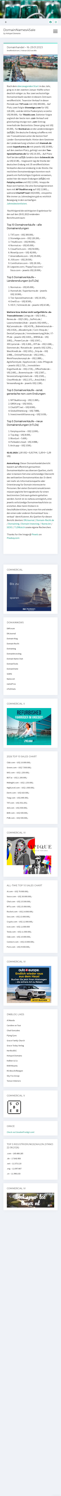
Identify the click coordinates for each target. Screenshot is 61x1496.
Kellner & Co (12, 1060)
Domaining (13, 523)
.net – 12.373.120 (14, 1163)
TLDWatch (19, 527)
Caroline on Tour (14, 1025)
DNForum (11, 628)
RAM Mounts (12, 1065)
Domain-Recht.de (45, 520)
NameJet (46, 523)
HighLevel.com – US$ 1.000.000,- (21, 787)
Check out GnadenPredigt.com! (20, 1132)
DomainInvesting (14, 653)
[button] (6, 9)
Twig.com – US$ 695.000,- (18, 797)
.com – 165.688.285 (15, 1153)
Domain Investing (30, 523)
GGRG (9, 673)
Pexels (35, 534)
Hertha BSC (12, 1050)
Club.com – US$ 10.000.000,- (19, 762)
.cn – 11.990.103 (13, 1173)
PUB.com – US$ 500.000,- (17, 818)
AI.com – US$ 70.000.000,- (18, 891)
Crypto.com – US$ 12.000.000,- (20, 921)
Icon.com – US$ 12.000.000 (18, 926)
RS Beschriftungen (15, 1070)
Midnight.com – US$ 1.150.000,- (20, 782)
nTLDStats (11, 689)
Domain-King (12, 638)
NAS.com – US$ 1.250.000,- (18, 772)
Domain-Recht (13, 643)
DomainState (12, 668)
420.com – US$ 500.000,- (17, 807)
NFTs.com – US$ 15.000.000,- (19, 906)
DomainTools (12, 663)
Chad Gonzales (13, 1030)
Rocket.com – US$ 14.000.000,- (20, 911)
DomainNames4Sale (19, 30)
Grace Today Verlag (15, 1045)
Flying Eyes (12, 1035)
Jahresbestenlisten (17, 203)
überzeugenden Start (28, 86)
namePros (11, 684)
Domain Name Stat (15, 658)
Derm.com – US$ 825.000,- (18, 792)
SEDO (9, 527)
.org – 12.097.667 (14, 1168)
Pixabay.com (13, 537)
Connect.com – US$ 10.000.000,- (21, 941)
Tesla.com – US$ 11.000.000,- (19, 931)
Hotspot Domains (14, 1055)
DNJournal (29, 520)
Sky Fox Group (13, 1075)
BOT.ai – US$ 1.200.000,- (17, 777)
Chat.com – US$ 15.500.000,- (19, 901)
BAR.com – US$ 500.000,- (17, 813)
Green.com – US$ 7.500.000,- (19, 767)
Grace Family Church (16, 1040)
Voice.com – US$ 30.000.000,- (19, 896)
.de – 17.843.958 (14, 1158)
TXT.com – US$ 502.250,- (17, 802)
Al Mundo (11, 1020)
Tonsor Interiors (14, 1080)
